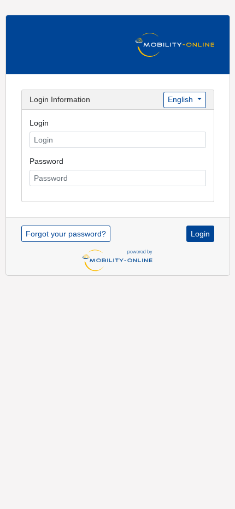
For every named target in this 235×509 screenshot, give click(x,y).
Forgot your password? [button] (66, 233)
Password (46, 161)
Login (39, 123)
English (181, 99)
